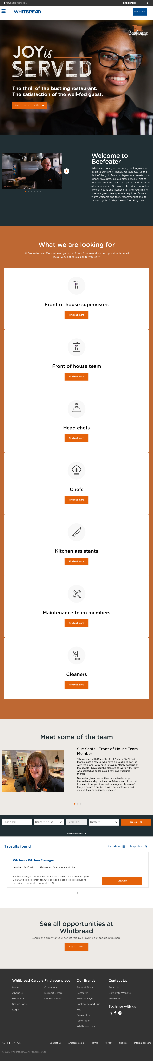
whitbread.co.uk (76, 1043)
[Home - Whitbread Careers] (27, 11)
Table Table (82, 1021)
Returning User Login (16, 3)
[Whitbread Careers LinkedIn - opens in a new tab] (110, 1013)
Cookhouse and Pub (88, 1004)
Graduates (18, 998)
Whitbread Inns (85, 1026)
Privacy (108, 1043)
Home (15, 987)
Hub (78, 1009)
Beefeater (82, 993)
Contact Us (55, 1043)
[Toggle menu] (3, 11)
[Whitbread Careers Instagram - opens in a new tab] (119, 1013)
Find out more (76, 315)
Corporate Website (120, 993)
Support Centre (53, 993)
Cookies (123, 1043)
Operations (50, 987)
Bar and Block (84, 987)
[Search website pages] (147, 3)
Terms (95, 1043)
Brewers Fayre (84, 998)
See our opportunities (27, 105)
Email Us (114, 987)
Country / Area (44, 822)
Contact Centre (53, 998)
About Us (17, 993)
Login (15, 1009)
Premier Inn (83, 1015)
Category (95, 822)
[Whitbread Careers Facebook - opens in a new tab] (115, 1013)
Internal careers (142, 1043)
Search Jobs (76, 947)
